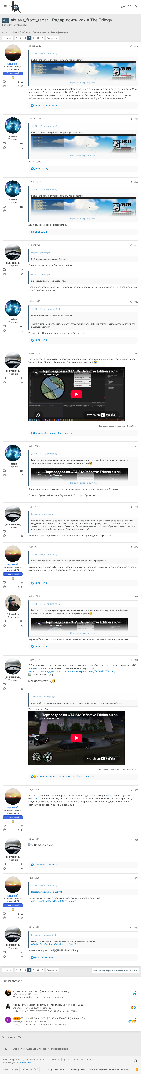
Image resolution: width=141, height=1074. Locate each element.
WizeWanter (18, 1007)
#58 (136, 839)
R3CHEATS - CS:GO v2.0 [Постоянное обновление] (41, 991)
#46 (136, 46)
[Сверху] (133, 1069)
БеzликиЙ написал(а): (42, 514)
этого (110, 795)
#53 (136, 507)
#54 (136, 547)
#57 (136, 790)
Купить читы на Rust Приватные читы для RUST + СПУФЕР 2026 (48, 1004)
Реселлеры (45, 1007)
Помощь (125, 1069)
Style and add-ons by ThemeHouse (79, 1059)
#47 (136, 119)
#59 (136, 878)
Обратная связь (56, 1069)
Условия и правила (76, 1069)
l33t (15, 994)
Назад (9, 38)
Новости (41, 1021)
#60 (136, 927)
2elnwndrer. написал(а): (43, 696)
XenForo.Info (24, 1062)
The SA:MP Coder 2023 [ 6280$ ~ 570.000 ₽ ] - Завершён (53, 1018)
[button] (5, 6)
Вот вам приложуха (39, 668)
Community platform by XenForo (31, 1059)
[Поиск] (136, 7)
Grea (34, 1024)
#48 (136, 182)
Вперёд (51, 38)
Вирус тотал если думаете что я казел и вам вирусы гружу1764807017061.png (71, 671)
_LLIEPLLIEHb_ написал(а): (44, 53)
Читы (35, 994)
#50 (136, 301)
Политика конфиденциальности (103, 1069)
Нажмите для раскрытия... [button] (83, 82)
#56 (136, 660)
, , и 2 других (53, 433)
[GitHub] (135, 1061)
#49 (136, 245)
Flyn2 (32, 997)
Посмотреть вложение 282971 (46, 892)
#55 (136, 596)
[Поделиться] (131, 46)
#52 (136, 446)
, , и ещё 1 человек (66, 776)
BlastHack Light (10, 1069)
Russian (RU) (31, 1069)
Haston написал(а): (40, 252)
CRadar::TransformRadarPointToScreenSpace (52, 901)
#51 (136, 353)
